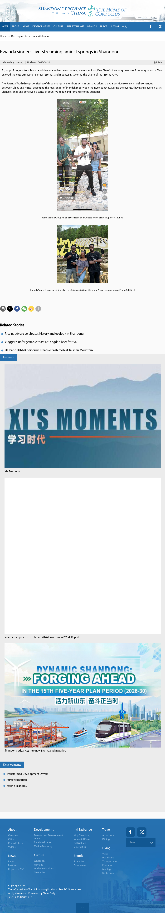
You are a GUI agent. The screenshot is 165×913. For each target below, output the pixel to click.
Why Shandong (82, 835)
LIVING (115, 26)
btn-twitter (160, 26)
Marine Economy (17, 786)
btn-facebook (150, 26)
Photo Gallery (15, 843)
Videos (11, 847)
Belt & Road (80, 843)
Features (8, 357)
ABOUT (15, 26)
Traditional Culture (44, 868)
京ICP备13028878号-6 (20, 897)
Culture (39, 855)
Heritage (38, 865)
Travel (106, 829)
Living (106, 848)
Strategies (79, 861)
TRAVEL (104, 26)
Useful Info (108, 873)
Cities (11, 839)
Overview (13, 835)
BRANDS (92, 26)
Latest (11, 861)
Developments (19, 36)
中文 (124, 26)
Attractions (108, 835)
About (12, 829)
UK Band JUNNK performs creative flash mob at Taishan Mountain (49, 350)
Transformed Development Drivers (27, 774)
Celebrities (39, 872)
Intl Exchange (83, 829)
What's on (39, 861)
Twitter (141, 832)
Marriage (107, 869)
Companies (80, 865)
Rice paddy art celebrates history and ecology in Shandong (44, 333)
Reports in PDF (16, 869)
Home (3, 36)
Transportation (110, 861)
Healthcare (108, 857)
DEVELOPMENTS (41, 26)
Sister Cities (80, 847)
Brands (78, 856)
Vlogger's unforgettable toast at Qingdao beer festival (41, 342)
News (12, 856)
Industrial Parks (82, 839)
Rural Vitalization (41, 36)
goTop (82, 908)
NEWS (26, 26)
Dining (106, 839)
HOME (5, 26)
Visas (105, 854)
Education (107, 865)
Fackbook (130, 832)
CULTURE (58, 26)
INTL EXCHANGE (75, 26)
